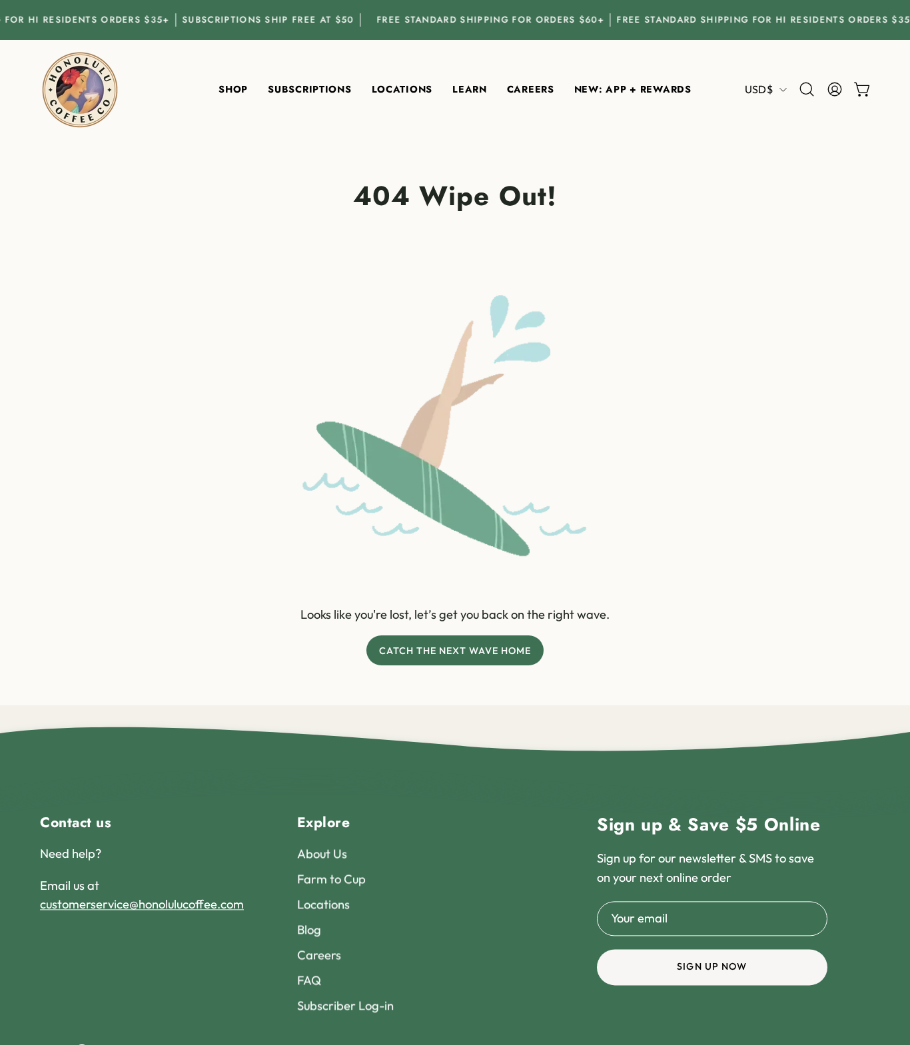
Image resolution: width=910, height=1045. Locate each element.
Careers (319, 955)
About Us (322, 854)
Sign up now (712, 967)
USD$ (759, 89)
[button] (402, 89)
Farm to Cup (331, 879)
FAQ (309, 980)
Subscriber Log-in (345, 1005)
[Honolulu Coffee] (80, 89)
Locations (323, 904)
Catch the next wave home (455, 651)
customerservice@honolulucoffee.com (142, 904)
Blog (309, 930)
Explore (323, 822)
